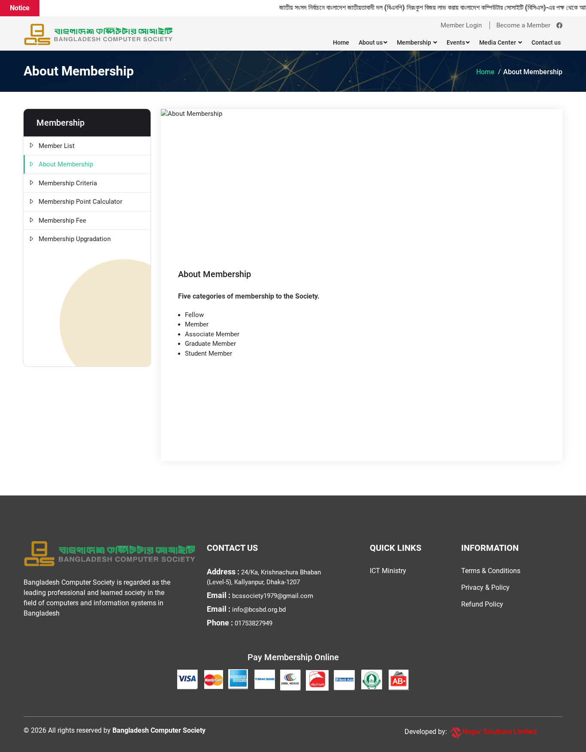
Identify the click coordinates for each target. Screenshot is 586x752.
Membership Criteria (68, 183)
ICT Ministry (388, 571)
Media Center (498, 42)
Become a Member (523, 25)
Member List (57, 146)
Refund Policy (482, 604)
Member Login (461, 25)
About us (371, 42)
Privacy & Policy (485, 587)
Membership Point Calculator (80, 201)
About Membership (532, 72)
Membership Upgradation (75, 239)
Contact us (546, 42)
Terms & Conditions (490, 571)
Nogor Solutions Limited (499, 732)
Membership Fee (62, 220)
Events (456, 42)
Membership (414, 42)
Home (341, 42)
